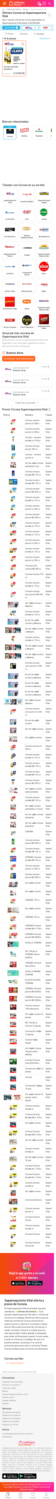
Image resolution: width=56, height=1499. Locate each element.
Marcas (5, 1391)
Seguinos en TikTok (10, 1425)
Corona (25, 9)
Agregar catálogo (9, 1400)
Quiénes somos (8, 1397)
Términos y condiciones (22, 1487)
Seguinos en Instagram (11, 1418)
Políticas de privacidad (40, 1487)
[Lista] (44, 3)
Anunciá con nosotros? (11, 1385)
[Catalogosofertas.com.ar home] (17, 3)
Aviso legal (8, 1487)
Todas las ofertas (14, 9)
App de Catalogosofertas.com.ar (15, 1394)
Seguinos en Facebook (11, 1415)
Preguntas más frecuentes (12, 1382)
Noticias (5, 1403)
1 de (9, 38)
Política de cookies (27, 1489)
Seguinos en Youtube (10, 1421)
